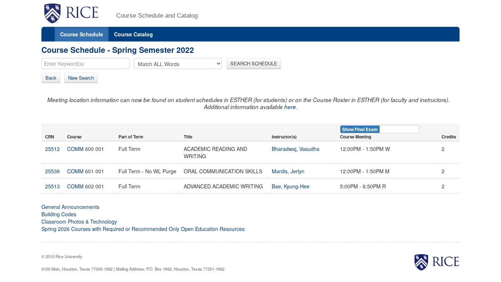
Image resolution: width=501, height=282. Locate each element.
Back (50, 77)
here (290, 107)
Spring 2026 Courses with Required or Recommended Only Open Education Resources (143, 228)
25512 (52, 148)
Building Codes (58, 214)
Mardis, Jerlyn (288, 171)
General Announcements (70, 206)
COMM (75, 148)
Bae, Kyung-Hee (291, 186)
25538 (52, 171)
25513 (52, 186)
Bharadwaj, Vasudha (295, 148)
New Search (81, 77)
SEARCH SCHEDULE (253, 63)
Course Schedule (81, 34)
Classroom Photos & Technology (79, 221)
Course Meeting (355, 137)
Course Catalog (133, 34)
